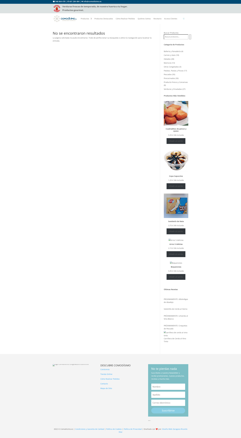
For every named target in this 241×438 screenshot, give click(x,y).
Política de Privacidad (133, 429)
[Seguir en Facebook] (182, 2)
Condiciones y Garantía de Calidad (89, 429)
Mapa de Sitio (106, 388)
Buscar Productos (171, 33)
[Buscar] (190, 36)
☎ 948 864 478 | (60, 1)
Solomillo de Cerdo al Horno (175, 309)
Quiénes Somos (144, 18)
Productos (85, 18)
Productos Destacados (103, 18)
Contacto (104, 383)
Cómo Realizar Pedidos (125, 18)
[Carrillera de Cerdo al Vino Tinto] (176, 334)
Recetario (157, 18)
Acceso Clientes (170, 18)
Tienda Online (106, 374)
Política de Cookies (114, 429)
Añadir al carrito (176, 141)
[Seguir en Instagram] (186, 2)
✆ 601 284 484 (73, 1)
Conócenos (105, 369)
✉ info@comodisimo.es (91, 1)
